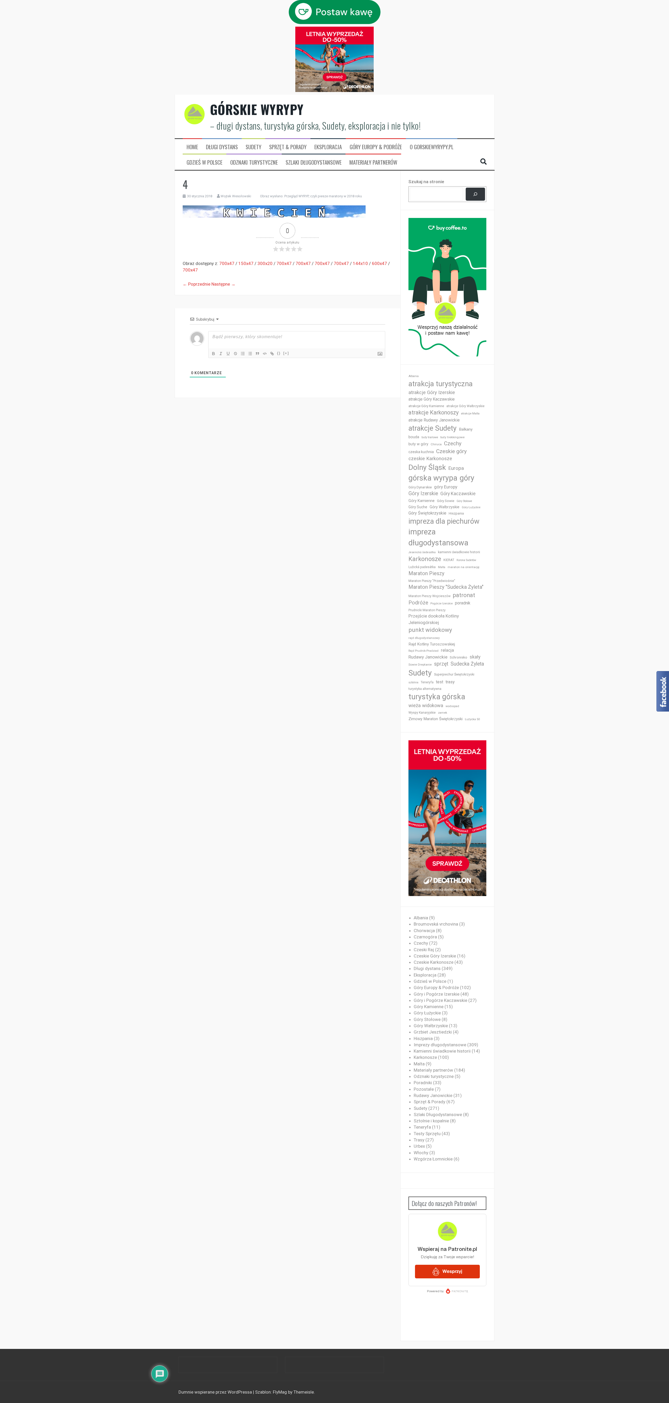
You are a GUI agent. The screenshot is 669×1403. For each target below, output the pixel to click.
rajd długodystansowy (424, 638)
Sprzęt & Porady (288, 147)
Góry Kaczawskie (458, 493)
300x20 (265, 263)
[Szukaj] (475, 194)
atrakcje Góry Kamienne (426, 406)
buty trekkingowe (452, 437)
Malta (441, 567)
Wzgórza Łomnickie (433, 1159)
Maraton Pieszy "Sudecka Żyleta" (445, 587)
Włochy (421, 1152)
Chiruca (436, 444)
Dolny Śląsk (427, 467)
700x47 (226, 263)
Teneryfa (427, 682)
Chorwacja (424, 930)
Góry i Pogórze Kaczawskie (440, 1000)
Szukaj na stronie (426, 181)
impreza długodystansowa (438, 537)
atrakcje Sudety (432, 428)
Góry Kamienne (421, 500)
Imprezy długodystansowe (440, 1044)
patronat (464, 595)
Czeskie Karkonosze (433, 962)
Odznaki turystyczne (254, 162)
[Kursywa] (220, 353)
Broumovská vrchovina (436, 924)
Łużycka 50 (472, 719)
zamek (442, 712)
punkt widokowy (430, 629)
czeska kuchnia (421, 452)
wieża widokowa (425, 705)
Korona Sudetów (466, 560)
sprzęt (441, 664)
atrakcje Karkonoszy (433, 412)
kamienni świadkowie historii (459, 552)
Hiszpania (456, 513)
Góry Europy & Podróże (376, 147)
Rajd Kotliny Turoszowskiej (431, 644)
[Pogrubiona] (213, 353)
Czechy (453, 443)
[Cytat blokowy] (257, 353)
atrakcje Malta (470, 413)
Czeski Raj (424, 949)
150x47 (245, 263)
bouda (413, 437)
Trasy (419, 1139)
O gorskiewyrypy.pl (431, 147)
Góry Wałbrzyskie (444, 507)
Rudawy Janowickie (427, 657)
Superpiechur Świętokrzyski (454, 674)
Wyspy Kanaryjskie (422, 712)
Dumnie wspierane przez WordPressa (215, 1392)
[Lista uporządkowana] (242, 353)
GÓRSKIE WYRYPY (257, 109)
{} (279, 353)
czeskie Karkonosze (430, 458)
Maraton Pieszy (426, 573)
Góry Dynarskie (420, 487)
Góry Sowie (445, 501)
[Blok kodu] (264, 353)
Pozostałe (424, 1089)
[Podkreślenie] (228, 353)
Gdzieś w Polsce (204, 162)
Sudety (253, 147)
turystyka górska (436, 696)
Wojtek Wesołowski (236, 196)
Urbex (419, 1146)
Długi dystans (222, 147)
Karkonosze (424, 559)
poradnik (462, 603)
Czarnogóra (425, 936)
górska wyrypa (432, 478)
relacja (447, 650)
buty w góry (418, 444)
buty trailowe (430, 437)
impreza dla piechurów (444, 521)
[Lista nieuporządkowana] (250, 353)
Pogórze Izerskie (441, 603)
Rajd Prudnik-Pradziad (423, 651)
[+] (286, 353)
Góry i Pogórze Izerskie (436, 994)
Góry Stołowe (464, 501)
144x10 (360, 263)
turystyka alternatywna (424, 689)
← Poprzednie (196, 284)
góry (467, 478)
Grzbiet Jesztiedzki (433, 1032)
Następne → (223, 284)
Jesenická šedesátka (422, 552)
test (439, 681)
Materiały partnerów (373, 162)
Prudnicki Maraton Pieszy (427, 610)
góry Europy (445, 486)
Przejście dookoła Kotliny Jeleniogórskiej (433, 619)
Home (192, 147)
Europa (456, 468)
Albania (413, 376)
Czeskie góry (451, 451)
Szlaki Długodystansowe (314, 162)
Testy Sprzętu (427, 1133)
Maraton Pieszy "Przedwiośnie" (431, 581)
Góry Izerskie (423, 493)
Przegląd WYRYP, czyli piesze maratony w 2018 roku (323, 196)
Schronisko (458, 657)
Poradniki (423, 1082)
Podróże (418, 603)
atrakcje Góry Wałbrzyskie (465, 406)
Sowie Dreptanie (420, 664)
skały (475, 657)
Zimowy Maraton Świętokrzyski (435, 719)
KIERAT (448, 560)
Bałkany (465, 429)
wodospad (452, 706)
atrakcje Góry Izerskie (431, 392)
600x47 (379, 263)
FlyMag (280, 1392)
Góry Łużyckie (471, 507)
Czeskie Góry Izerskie (435, 956)
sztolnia (413, 682)
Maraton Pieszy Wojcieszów (429, 596)
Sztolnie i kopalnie (431, 1120)
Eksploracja (328, 147)
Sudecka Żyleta (467, 664)
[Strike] (235, 353)
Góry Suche (417, 507)
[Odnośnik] (272, 353)
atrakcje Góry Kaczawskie (431, 399)
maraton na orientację (463, 567)
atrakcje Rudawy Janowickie (434, 420)
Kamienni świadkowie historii (442, 1051)
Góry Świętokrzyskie (427, 513)
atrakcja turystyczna (440, 383)
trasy (450, 681)
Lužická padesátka (422, 567)
